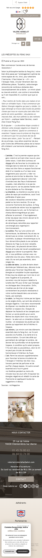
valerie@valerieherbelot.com (21, 462)
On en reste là (22, 526)
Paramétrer (9, 551)
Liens (37, 545)
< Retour (21, 39)
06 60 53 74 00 (21, 453)
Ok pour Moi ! (23, 551)
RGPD (32, 545)
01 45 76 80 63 (21, 450)
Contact (21, 479)
